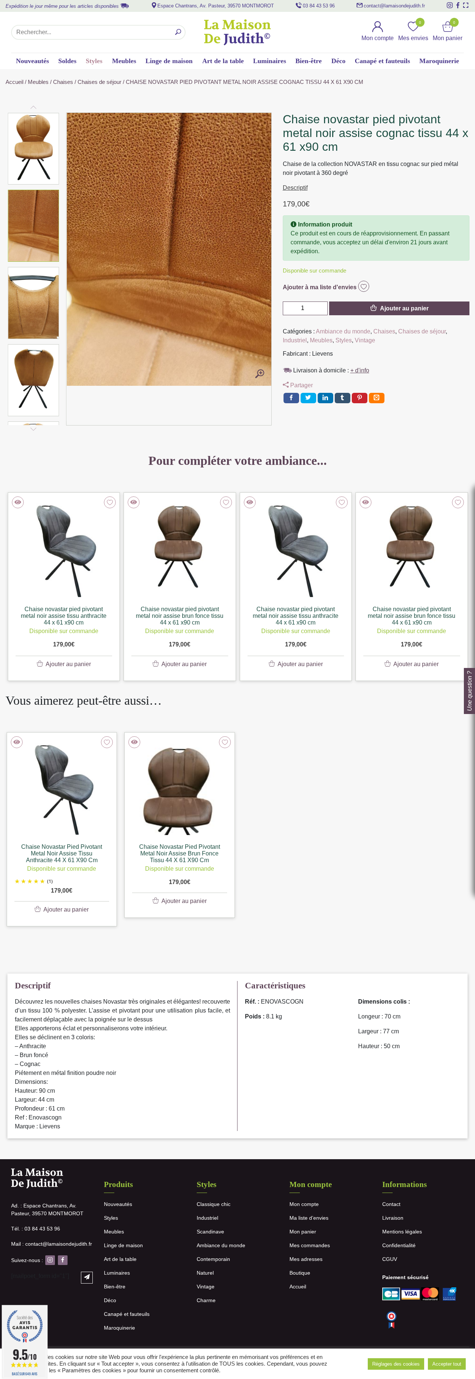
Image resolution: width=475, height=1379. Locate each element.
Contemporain (213, 1259)
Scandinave (210, 1232)
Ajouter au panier (404, 308)
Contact (391, 1204)
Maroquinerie (439, 61)
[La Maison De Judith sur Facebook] (458, 5)
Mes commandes (309, 1245)
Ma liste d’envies (308, 1218)
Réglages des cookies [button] (396, 1364)
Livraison (392, 1218)
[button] (33, 149)
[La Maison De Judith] (237, 32)
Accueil (14, 82)
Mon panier (302, 1232)
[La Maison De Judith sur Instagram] (450, 5)
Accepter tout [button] (446, 1364)
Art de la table (223, 61)
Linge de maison (169, 61)
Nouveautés (32, 61)
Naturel (205, 1273)
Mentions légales (402, 1232)
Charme (206, 1300)
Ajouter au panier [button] (66, 909)
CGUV (389, 1259)
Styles (94, 61)
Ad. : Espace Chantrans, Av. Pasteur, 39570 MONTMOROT (47, 1209)
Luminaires (269, 61)
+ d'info (359, 370)
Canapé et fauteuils (382, 61)
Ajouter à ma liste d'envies (320, 287)
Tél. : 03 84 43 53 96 (35, 1229)
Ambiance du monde (343, 331)
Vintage (365, 340)
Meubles (124, 61)
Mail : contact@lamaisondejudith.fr (51, 1244)
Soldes (67, 61)
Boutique (299, 1273)
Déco (338, 61)
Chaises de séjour (99, 82)
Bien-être (308, 61)
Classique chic (213, 1204)
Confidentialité (399, 1245)
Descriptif (295, 188)
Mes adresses (305, 1259)
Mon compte (304, 1204)
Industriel (295, 340)
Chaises (63, 82)
